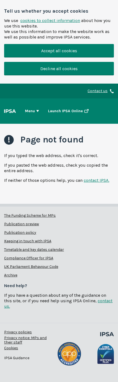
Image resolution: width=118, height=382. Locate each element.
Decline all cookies (59, 68)
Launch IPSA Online (65, 111)
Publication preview (21, 224)
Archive (10, 275)
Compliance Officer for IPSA (28, 258)
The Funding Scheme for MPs (30, 215)
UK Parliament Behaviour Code (31, 266)
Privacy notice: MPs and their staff (25, 340)
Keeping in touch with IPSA (27, 241)
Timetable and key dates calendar (34, 249)
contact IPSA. (96, 180)
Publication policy (20, 232)
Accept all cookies (59, 50)
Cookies (11, 348)
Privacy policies (18, 332)
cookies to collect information (50, 20)
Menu (30, 111)
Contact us (98, 91)
